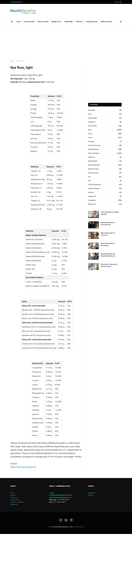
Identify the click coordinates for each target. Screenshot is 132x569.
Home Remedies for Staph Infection (110, 213)
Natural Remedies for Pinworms (108, 234)
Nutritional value (93, 169)
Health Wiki (68, 22)
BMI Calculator (106, 22)
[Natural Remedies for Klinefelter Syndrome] (93, 256)
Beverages (91, 110)
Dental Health (29, 22)
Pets (89, 180)
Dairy (89, 114)
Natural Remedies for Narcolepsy (108, 244)
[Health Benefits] (23, 11)
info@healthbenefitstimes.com (60, 495)
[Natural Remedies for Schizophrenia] (93, 224)
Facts (90, 130)
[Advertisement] (66, 42)
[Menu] (12, 21)
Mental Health (43, 22)
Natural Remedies (94, 165)
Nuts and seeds (93, 173)
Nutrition (79, 22)
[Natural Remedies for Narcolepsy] (93, 245)
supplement (92, 196)
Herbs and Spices (93, 153)
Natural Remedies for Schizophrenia (108, 223)
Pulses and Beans (94, 188)
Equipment (91, 122)
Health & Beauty (93, 149)
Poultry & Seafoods (94, 184)
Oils (89, 177)
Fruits (90, 137)
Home (18, 22)
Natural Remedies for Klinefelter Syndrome (108, 255)
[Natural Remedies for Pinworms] (93, 235)
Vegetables (92, 200)
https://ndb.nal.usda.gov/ (22, 467)
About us (13, 495)
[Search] (121, 21)
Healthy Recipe (92, 22)
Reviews (91, 192)
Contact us (14, 497)
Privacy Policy (15, 500)
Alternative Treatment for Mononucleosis (109, 265)
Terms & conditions (17, 502)
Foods (90, 133)
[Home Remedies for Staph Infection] (93, 214)
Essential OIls (92, 126)
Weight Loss (56, 22)
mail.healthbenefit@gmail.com (60, 497)
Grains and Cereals (94, 145)
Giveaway (91, 141)
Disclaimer (13, 504)
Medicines (91, 157)
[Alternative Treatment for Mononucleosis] (93, 266)
